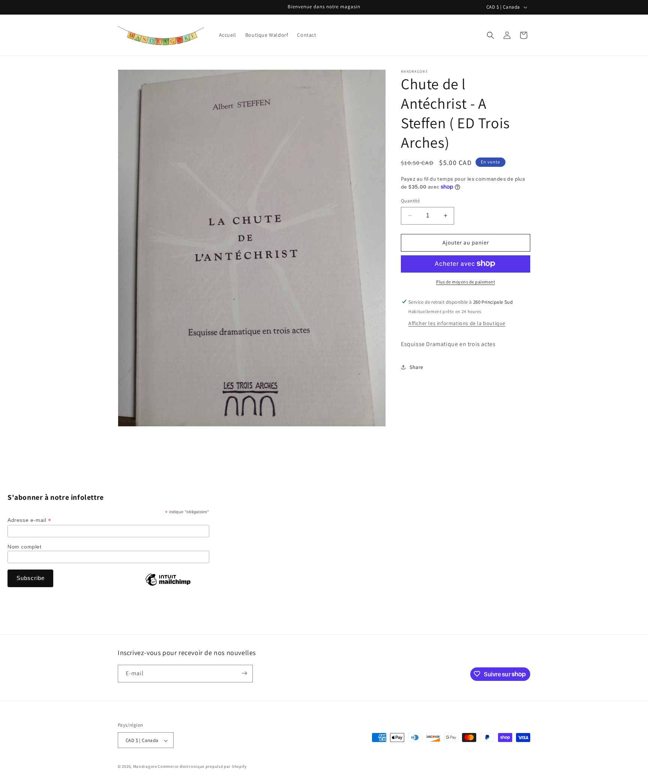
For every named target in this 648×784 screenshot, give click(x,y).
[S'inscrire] (244, 673)
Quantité (410, 201)
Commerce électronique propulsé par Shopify (202, 766)
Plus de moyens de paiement (465, 281)
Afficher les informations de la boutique (457, 322)
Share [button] (416, 366)
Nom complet (25, 547)
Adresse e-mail (29, 520)
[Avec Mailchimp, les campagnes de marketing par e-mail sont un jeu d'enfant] (168, 585)
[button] (490, 35)
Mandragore (145, 766)
